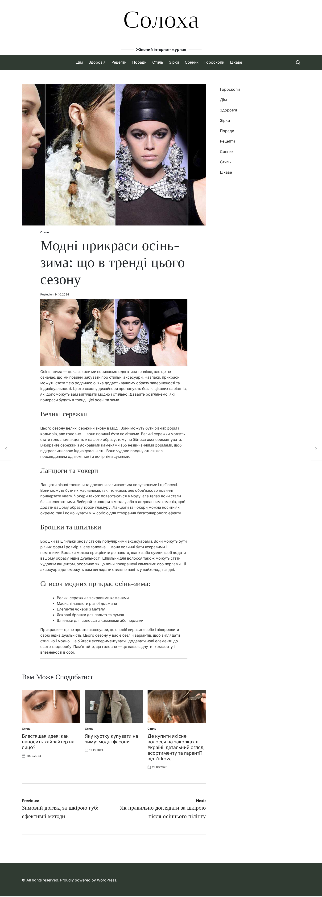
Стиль (157, 62)
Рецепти (118, 62)
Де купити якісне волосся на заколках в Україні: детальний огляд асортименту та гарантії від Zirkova (175, 747)
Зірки (174, 62)
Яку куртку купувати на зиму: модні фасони (111, 739)
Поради (139, 62)
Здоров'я (228, 110)
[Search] (298, 62)
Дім (79, 62)
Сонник (191, 62)
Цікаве (236, 62)
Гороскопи (214, 62)
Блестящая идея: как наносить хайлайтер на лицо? (48, 741)
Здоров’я (97, 62)
